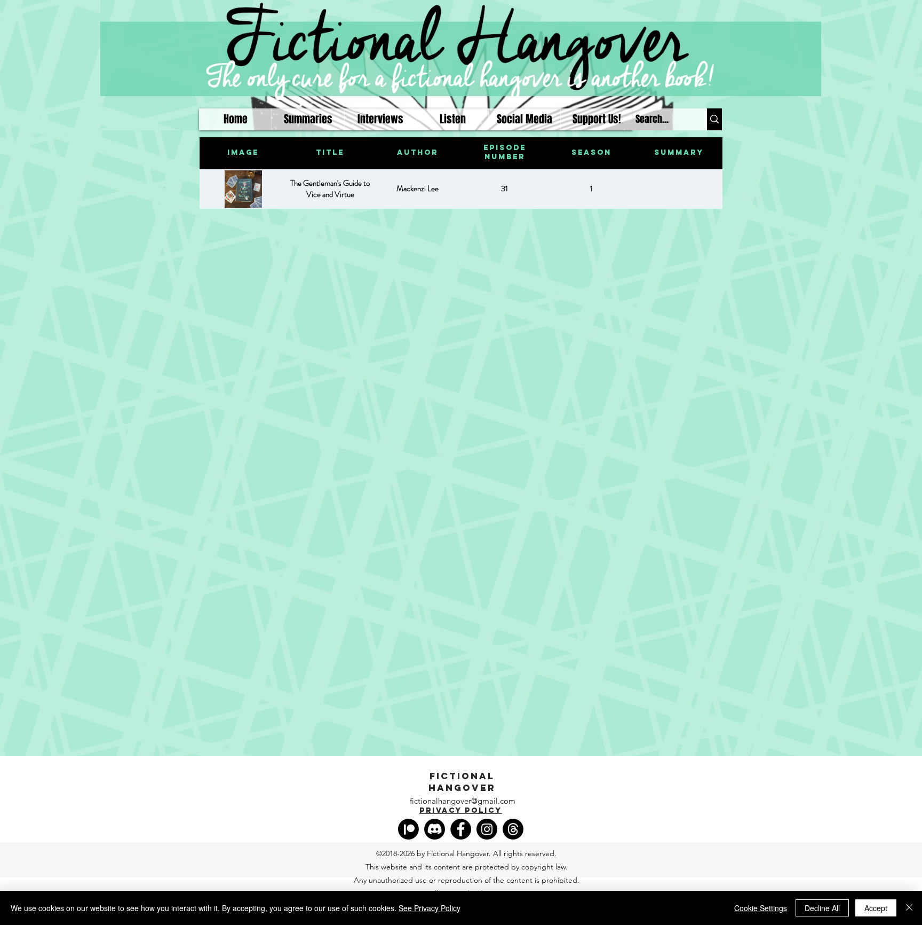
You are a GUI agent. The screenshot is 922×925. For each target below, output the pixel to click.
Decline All (822, 908)
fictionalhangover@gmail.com (462, 801)
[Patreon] (408, 829)
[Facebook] (460, 829)
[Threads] (513, 829)
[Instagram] (486, 829)
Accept (875, 908)
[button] (452, 119)
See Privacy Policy (429, 908)
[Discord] (434, 829)
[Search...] (714, 119)
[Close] (909, 907)
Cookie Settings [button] (760, 908)
